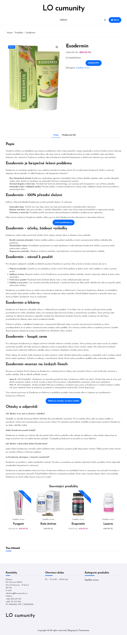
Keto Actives (48, 524)
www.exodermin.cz (63, 222)
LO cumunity (63, 8)
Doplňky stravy (83, 68)
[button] (57, 47)
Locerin (108, 524)
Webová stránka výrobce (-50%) (63, 401)
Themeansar (83, 631)
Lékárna (63, 20)
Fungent (18, 524)
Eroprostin (78, 524)
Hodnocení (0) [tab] (69, 135)
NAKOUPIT (93, 63)
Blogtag (71, 631)
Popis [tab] (56, 135)
